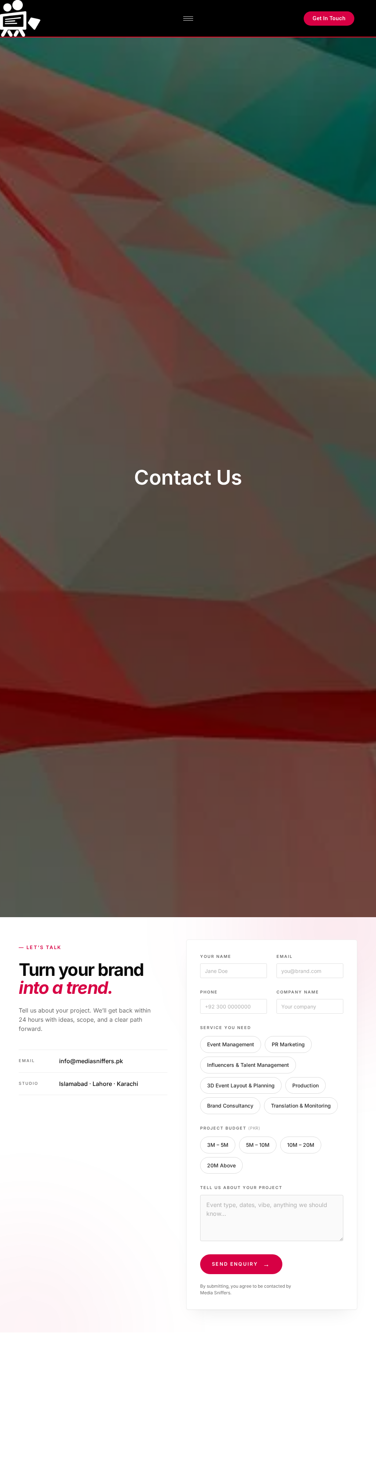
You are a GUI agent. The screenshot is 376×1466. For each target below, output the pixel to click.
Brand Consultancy (230, 1105)
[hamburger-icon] (188, 18)
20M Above (221, 1165)
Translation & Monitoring (301, 1105)
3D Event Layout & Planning (241, 1085)
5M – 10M (258, 1145)
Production (305, 1085)
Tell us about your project (241, 1187)
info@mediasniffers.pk (91, 1061)
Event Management (230, 1044)
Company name (297, 992)
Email (284, 956)
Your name (215, 956)
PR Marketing (288, 1044)
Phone (209, 992)
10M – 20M (300, 1145)
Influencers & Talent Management (248, 1065)
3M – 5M (217, 1145)
